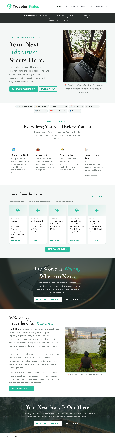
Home (59, 6)
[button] (77, 6)
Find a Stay (49, 89)
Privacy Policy (101, 6)
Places (73, 6)
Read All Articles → (57, 249)
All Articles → (99, 197)
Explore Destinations (25, 89)
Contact (90, 6)
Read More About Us (21, 388)
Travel (66, 6)
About (82, 6)
